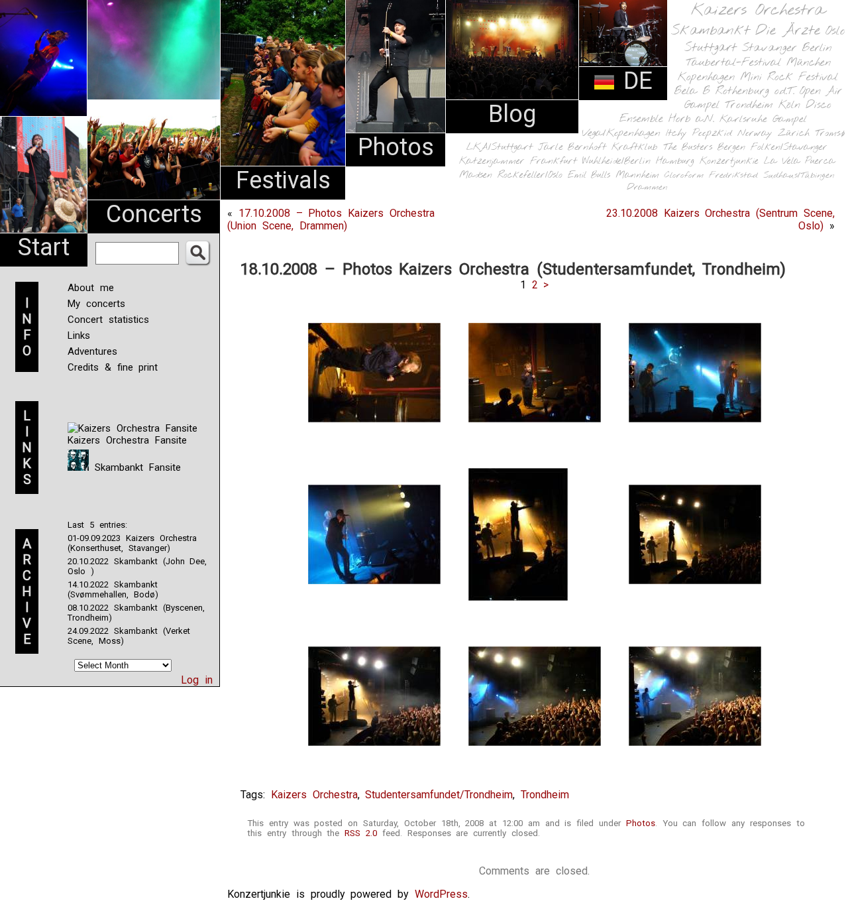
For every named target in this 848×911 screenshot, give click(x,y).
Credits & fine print (113, 367)
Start (44, 247)
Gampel (789, 119)
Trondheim (749, 105)
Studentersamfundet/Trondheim (439, 794)
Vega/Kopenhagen (621, 133)
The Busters (687, 147)
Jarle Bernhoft (572, 147)
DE (634, 81)
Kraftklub (634, 147)
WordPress (441, 894)
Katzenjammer (492, 161)
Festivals (283, 180)
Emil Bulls (589, 175)
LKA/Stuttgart (499, 147)
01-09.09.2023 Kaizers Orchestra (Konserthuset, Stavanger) (132, 543)
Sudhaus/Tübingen (799, 175)
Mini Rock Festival (789, 77)
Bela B (692, 91)
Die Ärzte (787, 31)
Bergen (731, 147)
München (808, 63)
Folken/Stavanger (789, 147)
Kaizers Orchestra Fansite (127, 440)
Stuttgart (710, 48)
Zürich (794, 133)
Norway (754, 133)
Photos (396, 147)
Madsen (475, 175)
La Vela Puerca (799, 161)
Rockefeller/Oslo (530, 175)
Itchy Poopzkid (699, 133)
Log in (197, 680)
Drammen (647, 187)
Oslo (835, 31)
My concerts (96, 304)
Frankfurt (553, 161)
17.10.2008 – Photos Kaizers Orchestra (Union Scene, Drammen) (331, 219)
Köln (789, 105)
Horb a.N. (691, 119)
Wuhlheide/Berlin (616, 161)
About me (91, 288)
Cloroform (684, 175)
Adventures (92, 351)
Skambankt (710, 30)
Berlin (817, 48)
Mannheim (637, 175)
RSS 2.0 (360, 833)
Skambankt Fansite (135, 467)
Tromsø (830, 133)
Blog (512, 114)
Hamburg (675, 161)
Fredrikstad (733, 175)
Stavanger (769, 48)
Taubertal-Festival (733, 63)
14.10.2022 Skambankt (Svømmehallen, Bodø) (113, 589)
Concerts (154, 214)
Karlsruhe (743, 119)
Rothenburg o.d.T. (755, 91)
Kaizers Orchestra (758, 10)
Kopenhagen (706, 77)
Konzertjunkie (729, 161)
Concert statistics (108, 320)
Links (79, 335)
